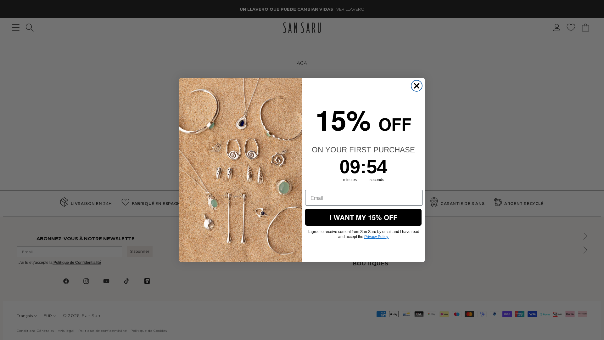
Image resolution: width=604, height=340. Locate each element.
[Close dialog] (416, 85)
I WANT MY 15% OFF (363, 217)
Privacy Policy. (376, 237)
